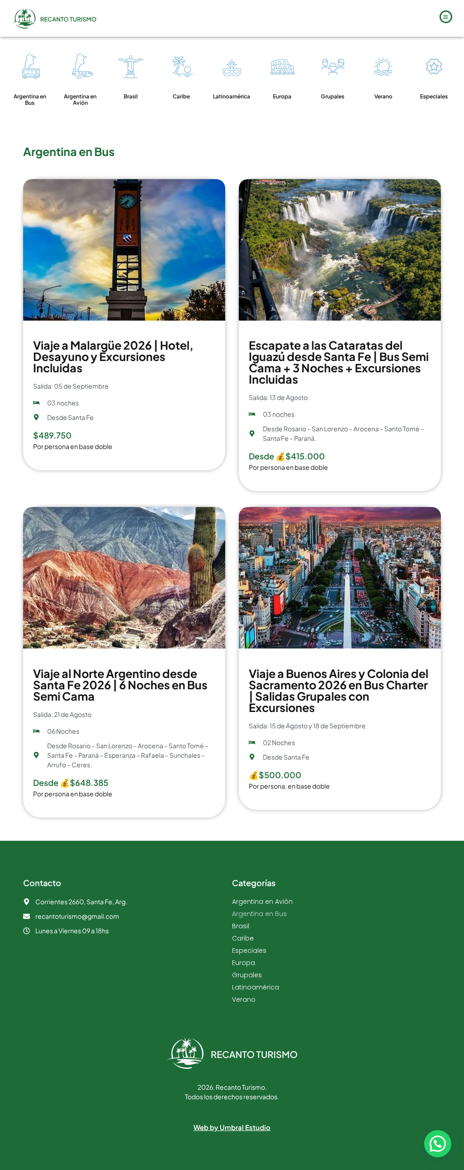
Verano (383, 96)
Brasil (131, 96)
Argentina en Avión (80, 99)
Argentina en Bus (30, 99)
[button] (437, 1143)
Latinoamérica (231, 96)
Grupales (332, 96)
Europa (282, 96)
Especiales (434, 96)
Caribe (181, 96)
